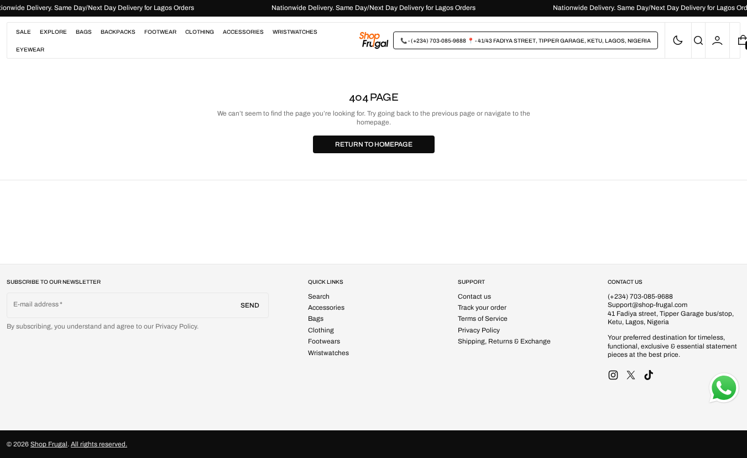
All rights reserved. (99, 444)
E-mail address (36, 304)
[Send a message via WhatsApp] (724, 388)
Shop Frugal (48, 444)
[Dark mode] (678, 40)
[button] (698, 40)
